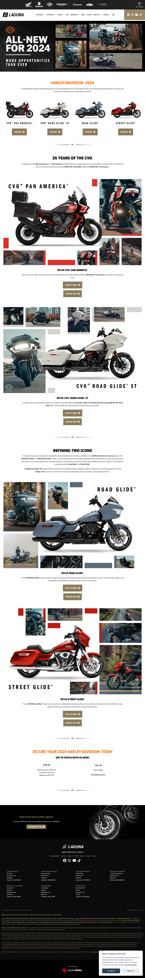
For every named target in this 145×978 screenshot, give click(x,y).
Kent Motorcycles (80, 886)
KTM (76, 856)
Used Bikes (50, 15)
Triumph (88, 856)
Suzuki (82, 856)
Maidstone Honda (46, 886)
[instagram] (132, 14)
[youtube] (136, 14)
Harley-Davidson (55, 856)
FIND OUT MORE (71, 285)
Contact (106, 15)
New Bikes (39, 15)
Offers (59, 15)
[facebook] (128, 14)
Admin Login (130, 910)
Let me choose (131, 965)
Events (89, 15)
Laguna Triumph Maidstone (117, 871)
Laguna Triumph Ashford (82, 871)
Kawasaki (70, 856)
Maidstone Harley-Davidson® (15, 886)
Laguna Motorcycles (12, 871)
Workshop (74, 15)
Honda (64, 856)
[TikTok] (80, 860)
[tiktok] (140, 14)
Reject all (130, 971)
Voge (93, 856)
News (83, 15)
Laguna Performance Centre (49, 871)
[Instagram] (70, 860)
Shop (67, 15)
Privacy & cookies (138, 910)
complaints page (96, 952)
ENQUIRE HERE (71, 293)
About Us (96, 15)
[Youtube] (74, 860)
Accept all (111, 971)
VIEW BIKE (18, 132)
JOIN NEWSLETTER (35, 826)
